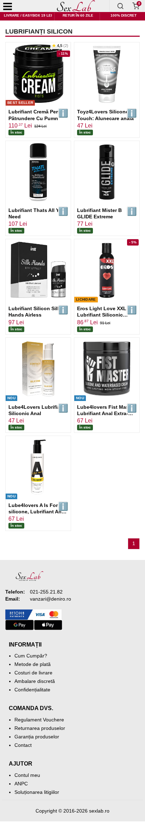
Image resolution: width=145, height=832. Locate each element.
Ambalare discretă (34, 681)
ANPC (21, 783)
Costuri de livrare (33, 672)
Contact (23, 745)
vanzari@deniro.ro (50, 599)
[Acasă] (76, 6)
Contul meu (27, 775)
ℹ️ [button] (63, 113)
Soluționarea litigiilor (36, 792)
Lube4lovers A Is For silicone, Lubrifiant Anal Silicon (37, 511)
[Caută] (120, 6)
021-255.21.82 (46, 592)
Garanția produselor (36, 736)
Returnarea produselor (39, 728)
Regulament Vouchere (39, 719)
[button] (60, 45)
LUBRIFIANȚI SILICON (38, 31)
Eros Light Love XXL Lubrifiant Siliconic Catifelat (101, 315)
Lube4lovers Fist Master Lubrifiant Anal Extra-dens (106, 413)
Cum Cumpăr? (30, 656)
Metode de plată (32, 664)
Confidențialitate (32, 689)
